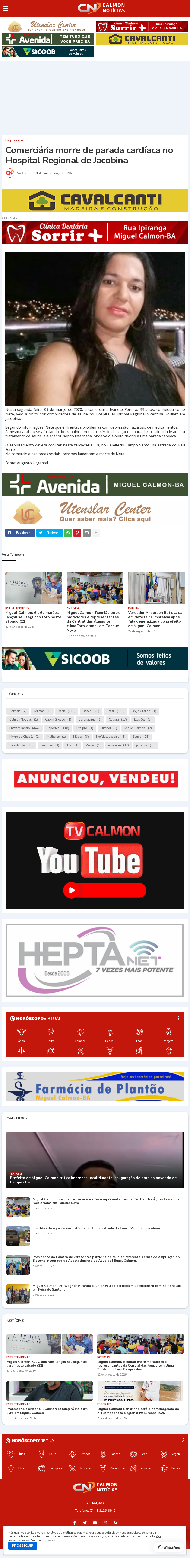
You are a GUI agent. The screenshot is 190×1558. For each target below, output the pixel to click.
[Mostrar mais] (96, 533)
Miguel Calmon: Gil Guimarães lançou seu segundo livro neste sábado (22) (33, 617)
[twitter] (85, 1523)
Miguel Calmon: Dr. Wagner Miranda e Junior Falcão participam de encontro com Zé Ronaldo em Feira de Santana (107, 1288)
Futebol (109, 728)
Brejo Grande (144, 711)
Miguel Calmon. (138, 728)
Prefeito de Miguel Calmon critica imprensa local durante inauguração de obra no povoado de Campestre (93, 1180)
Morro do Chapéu (25, 737)
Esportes (58, 728)
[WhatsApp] (68, 533)
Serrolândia (21, 745)
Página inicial (15, 140)
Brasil (115, 711)
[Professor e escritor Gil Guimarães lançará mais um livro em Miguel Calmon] (49, 1391)
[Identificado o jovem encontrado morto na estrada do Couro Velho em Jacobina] (18, 1236)
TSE (72, 745)
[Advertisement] (95, 97)
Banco (91, 711)
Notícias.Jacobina (110, 737)
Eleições (143, 720)
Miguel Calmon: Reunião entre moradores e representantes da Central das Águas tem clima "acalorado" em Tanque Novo (93, 622)
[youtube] (95, 1523)
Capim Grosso (58, 720)
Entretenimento (25, 728)
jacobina (145, 745)
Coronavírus (90, 720)
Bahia (66, 711)
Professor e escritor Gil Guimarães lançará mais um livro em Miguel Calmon (47, 1411)
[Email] (87, 533)
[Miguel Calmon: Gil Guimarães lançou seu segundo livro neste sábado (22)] (33, 588)
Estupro (84, 728)
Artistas (42, 711)
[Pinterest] (77, 533)
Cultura (118, 720)
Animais (18, 711)
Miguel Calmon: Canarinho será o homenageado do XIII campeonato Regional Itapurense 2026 (138, 1411)
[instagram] (105, 1523)
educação (118, 745)
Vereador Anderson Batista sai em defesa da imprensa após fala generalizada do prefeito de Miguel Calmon (155, 619)
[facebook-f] (75, 1523)
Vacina (93, 745)
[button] (6, 8)
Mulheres (56, 737)
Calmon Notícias (24, 720)
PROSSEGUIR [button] (22, 1545)
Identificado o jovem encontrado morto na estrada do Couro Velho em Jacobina (96, 1228)
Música (81, 737)
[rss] (115, 1523)
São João (50, 745)
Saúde (141, 737)
